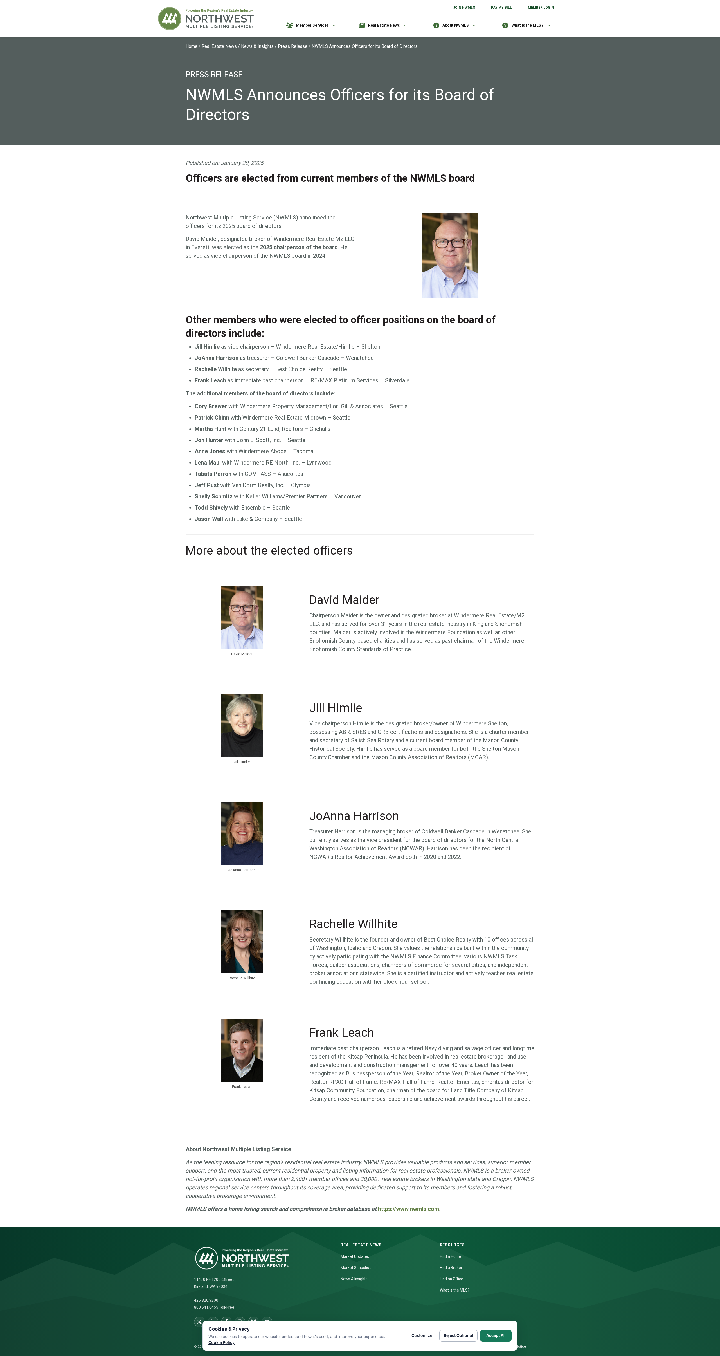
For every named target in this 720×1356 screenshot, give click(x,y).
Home (191, 46)
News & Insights (257, 46)
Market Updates (355, 1256)
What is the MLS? (527, 25)
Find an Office (451, 1279)
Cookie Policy (221, 1342)
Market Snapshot (356, 1267)
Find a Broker (451, 1267)
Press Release (292, 46)
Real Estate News (384, 25)
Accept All (496, 1335)
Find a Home (450, 1256)
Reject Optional (458, 1335)
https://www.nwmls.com (408, 1208)
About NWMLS (455, 25)
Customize (421, 1335)
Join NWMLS (464, 8)
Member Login (541, 8)
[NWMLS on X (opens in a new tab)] (199, 1322)
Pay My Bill (501, 8)
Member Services (312, 25)
